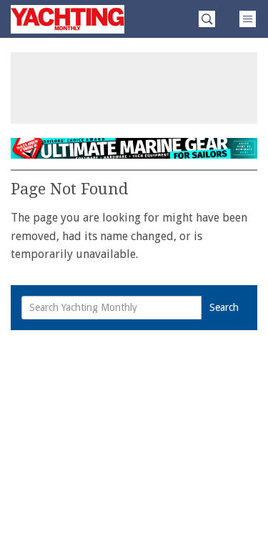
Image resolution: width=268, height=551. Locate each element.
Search (224, 307)
